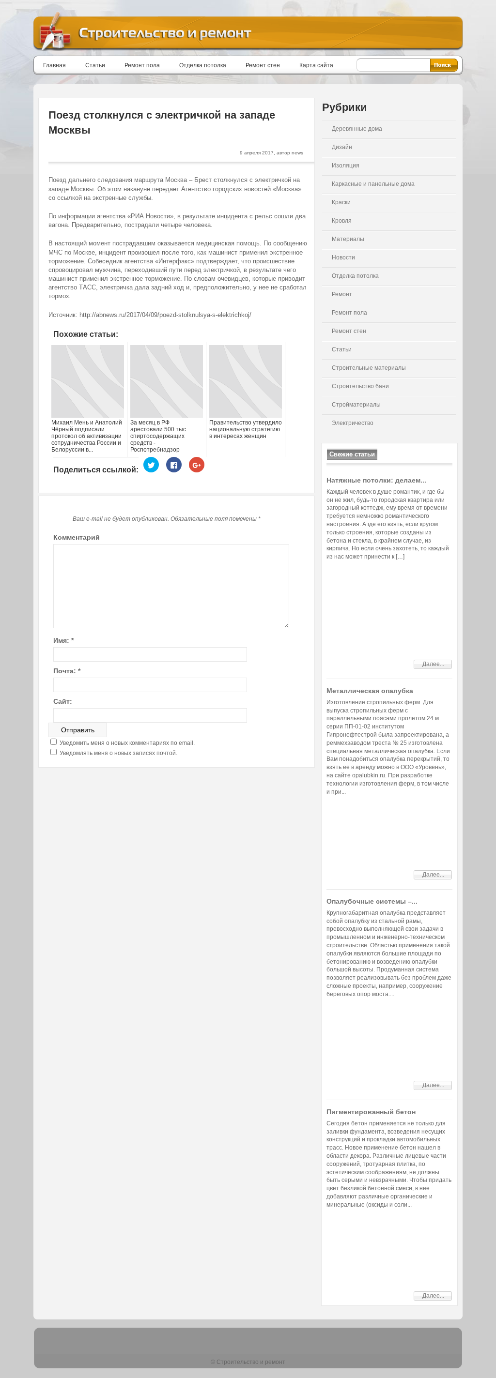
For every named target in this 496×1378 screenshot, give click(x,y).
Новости (343, 257)
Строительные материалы (369, 367)
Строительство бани (360, 386)
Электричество (352, 423)
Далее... (433, 664)
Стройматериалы (356, 404)
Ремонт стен (263, 65)
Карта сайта (316, 65)
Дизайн (342, 147)
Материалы (348, 239)
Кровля (342, 220)
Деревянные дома (357, 128)
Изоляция (345, 165)
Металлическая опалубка (369, 691)
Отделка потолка (202, 65)
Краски (341, 202)
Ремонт (342, 294)
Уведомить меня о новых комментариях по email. (127, 743)
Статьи (95, 65)
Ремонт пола (142, 65)
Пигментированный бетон (371, 1112)
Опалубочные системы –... (372, 901)
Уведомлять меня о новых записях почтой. (118, 753)
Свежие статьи (352, 454)
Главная (54, 65)
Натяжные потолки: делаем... (376, 480)
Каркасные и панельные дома (373, 184)
